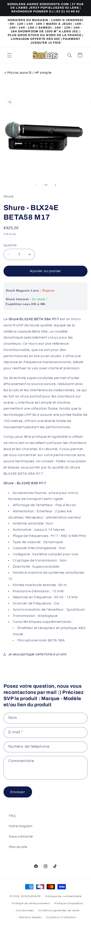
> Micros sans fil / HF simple (27, 72)
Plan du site (18, 847)
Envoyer (17, 792)
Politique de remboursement (31, 903)
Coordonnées (25, 910)
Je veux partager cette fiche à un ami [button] (37, 654)
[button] (9, 55)
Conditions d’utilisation (61, 917)
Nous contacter (21, 836)
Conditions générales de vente (58, 910)
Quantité (10, 245)
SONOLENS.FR (30, 896)
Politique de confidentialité (64, 896)
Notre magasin (20, 826)
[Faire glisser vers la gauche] (35, 185)
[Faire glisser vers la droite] (55, 185)
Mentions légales (30, 917)
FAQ (12, 815)
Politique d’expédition (68, 903)
